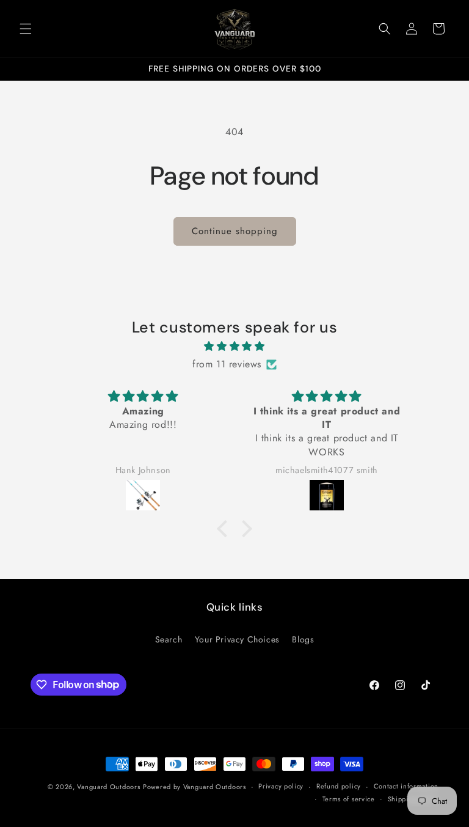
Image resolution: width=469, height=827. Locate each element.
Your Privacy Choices (237, 639)
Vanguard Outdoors (108, 787)
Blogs (303, 639)
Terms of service (348, 799)
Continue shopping (235, 231)
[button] (25, 28)
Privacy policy (281, 786)
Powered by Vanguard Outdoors (194, 787)
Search (169, 639)
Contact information (406, 786)
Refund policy (338, 786)
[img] (234, 346)
